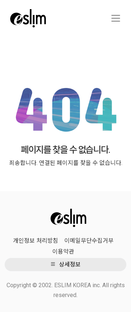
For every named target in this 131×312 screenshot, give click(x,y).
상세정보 (69, 264)
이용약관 (63, 251)
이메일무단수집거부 (89, 240)
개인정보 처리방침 (35, 240)
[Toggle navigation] (116, 18)
